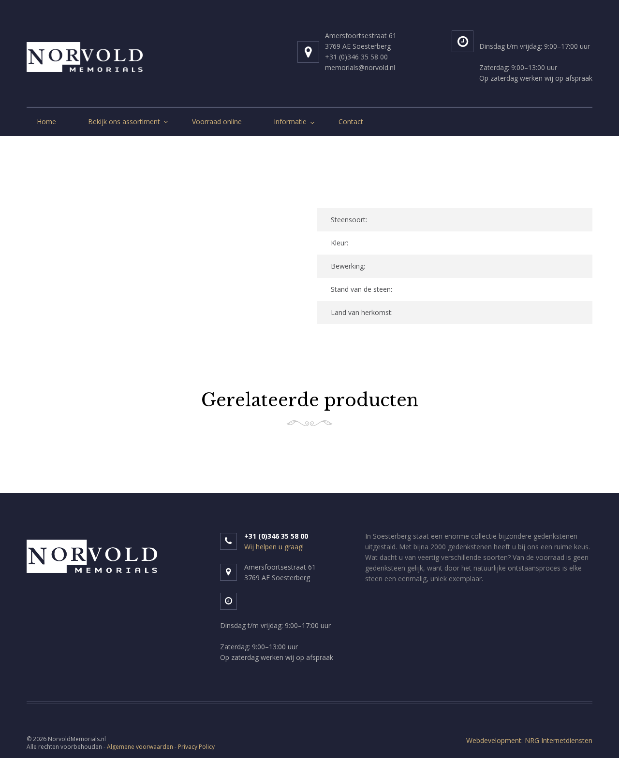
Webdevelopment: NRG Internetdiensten (529, 740)
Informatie (290, 121)
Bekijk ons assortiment (124, 121)
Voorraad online (217, 121)
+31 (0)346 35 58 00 (356, 56)
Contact (351, 121)
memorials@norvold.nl (360, 67)
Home (46, 121)
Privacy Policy (196, 747)
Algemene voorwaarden (140, 747)
